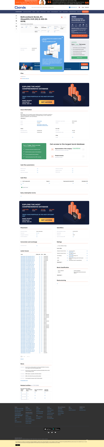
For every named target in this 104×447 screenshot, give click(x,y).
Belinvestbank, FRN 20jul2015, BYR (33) (27, 314)
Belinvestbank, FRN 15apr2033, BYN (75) (28, 257)
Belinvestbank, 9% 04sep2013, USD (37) (27, 286)
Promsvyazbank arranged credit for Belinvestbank (33, 378)
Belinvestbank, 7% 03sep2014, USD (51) (27, 289)
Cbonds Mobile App (39, 413)
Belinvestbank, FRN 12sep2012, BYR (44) (28, 293)
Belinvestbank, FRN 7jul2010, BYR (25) (27, 328)
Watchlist (37, 410)
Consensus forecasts (50, 413)
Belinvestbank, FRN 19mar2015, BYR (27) (28, 326)
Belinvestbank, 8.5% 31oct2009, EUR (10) (28, 336)
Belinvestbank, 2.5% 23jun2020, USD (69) (28, 264)
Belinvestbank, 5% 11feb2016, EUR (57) (27, 280)
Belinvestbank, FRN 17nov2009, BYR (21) (28, 331)
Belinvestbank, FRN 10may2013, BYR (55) (28, 284)
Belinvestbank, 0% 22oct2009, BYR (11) (27, 342)
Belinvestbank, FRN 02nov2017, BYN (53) (28, 285)
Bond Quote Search (18, 411)
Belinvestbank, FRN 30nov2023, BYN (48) (28, 298)
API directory (38, 418)
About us (79, 11)
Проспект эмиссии (25, 78)
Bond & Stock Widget (39, 411)
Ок (17, 445)
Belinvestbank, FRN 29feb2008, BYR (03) (28, 346)
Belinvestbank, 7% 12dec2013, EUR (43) (27, 305)
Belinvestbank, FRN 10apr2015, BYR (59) (28, 276)
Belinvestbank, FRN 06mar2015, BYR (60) (28, 277)
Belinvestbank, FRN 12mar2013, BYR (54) (28, 282)
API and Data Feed (39, 416)
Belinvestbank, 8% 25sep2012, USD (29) (27, 302)
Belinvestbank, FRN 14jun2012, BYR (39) (27, 310)
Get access (84, 64)
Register (52, 68)
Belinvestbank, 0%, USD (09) (25, 352)
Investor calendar (28, 423)
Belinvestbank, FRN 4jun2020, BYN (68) (27, 265)
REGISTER (87, 7)
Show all (22, 358)
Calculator (81, 408)
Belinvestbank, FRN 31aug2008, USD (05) (28, 343)
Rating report (71, 254)
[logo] (20, 7)
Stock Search (28, 408)
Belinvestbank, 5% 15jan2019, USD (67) (27, 266)
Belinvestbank (39, 121)
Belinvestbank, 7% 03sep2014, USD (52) (27, 290)
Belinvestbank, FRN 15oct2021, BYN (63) (28, 274)
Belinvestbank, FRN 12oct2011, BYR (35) (28, 318)
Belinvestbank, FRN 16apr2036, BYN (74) (28, 256)
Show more (23, 118)
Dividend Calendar (29, 410)
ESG (15, 418)
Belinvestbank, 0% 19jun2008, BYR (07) (27, 348)
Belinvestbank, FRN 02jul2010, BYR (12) (27, 340)
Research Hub (60, 410)
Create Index (49, 411)
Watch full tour (84, 67)
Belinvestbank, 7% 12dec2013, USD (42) (27, 303)
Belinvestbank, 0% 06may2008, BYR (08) (27, 347)
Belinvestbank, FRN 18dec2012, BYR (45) (28, 294)
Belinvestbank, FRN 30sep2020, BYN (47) (28, 297)
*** (26, 27)
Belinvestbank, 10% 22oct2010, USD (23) (28, 323)
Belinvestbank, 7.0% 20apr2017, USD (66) (28, 268)
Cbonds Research (61, 411)
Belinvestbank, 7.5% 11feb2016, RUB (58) (28, 281)
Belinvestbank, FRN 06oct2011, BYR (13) (28, 327)
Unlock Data (79, 57)
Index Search (49, 408)
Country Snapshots (50, 410)
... (16, 31)
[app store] (47, 429)
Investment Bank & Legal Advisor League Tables (19, 415)
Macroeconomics (50, 414)
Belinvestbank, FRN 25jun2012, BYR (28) (27, 301)
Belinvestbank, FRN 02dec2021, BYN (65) (28, 269)
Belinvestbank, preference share (42, 125)
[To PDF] (61, 17)
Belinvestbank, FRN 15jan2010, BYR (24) (27, 330)
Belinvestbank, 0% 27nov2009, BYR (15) (27, 338)
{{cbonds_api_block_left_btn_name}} (80, 35)
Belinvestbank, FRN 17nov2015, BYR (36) (28, 315)
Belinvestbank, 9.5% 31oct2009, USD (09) (28, 335)
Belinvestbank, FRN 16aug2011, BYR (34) (28, 319)
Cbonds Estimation (18, 413)
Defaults (27, 415)
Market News (60, 408)
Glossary (59, 414)
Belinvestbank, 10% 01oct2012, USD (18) (28, 307)
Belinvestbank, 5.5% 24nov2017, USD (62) (28, 272)
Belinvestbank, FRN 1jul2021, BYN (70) (27, 262)
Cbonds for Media (61, 413)
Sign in (83, 7)
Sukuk (16, 420)
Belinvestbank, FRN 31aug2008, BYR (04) (28, 344)
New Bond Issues (28, 416)
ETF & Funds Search (50, 418)
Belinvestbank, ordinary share (42, 124)
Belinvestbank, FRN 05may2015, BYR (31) (28, 317)
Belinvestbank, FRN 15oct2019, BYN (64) (28, 273)
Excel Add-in (65, 11)
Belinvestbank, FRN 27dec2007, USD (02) (28, 350)
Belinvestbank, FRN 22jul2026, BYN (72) (27, 261)
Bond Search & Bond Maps (19, 408)
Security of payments (72, 410)
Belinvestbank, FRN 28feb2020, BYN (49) (28, 299)
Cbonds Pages (17, 417)
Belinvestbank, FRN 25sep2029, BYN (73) (28, 260)
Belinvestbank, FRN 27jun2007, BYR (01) (27, 351)
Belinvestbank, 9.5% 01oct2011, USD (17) (28, 311)
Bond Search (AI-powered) (19, 410)
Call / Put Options (28, 418)
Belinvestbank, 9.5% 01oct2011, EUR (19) (28, 313)
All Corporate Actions (29, 413)
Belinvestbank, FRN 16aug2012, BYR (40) (28, 309)
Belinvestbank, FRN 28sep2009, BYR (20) (28, 332)
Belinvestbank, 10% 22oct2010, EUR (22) (27, 322)
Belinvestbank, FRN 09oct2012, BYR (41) (28, 306)
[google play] (56, 429)
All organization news (24, 380)
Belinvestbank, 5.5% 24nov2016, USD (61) (28, 270)
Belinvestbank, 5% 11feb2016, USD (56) (27, 278)
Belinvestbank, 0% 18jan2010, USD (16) (27, 334)
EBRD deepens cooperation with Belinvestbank (33, 373)
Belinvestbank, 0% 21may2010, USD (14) (28, 339)
